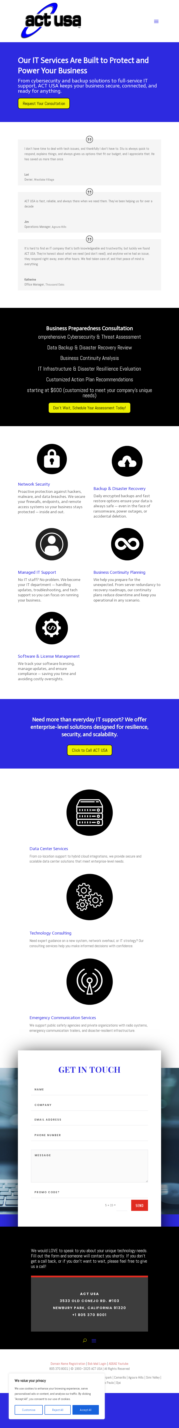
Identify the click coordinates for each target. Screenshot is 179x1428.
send (140, 1205)
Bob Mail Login (96, 1363)
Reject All (57, 1410)
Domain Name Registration (68, 1363)
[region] (57, 1396)
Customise (28, 1410)
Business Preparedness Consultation (89, 328)
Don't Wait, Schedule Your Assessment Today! (89, 408)
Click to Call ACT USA (89, 750)
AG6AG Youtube (118, 1363)
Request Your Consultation (44, 103)
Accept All (85, 1410)
